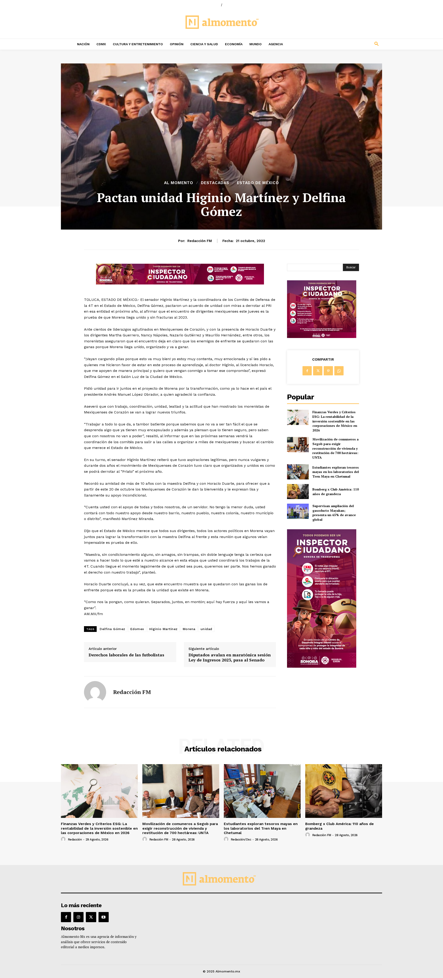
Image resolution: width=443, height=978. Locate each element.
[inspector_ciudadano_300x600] (321, 666)
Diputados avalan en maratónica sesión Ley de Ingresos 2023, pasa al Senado (230, 657)
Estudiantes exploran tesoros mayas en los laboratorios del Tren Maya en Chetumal (335, 472)
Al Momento (178, 183)
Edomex (137, 629)
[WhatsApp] (339, 370)
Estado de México (258, 183)
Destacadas (215, 183)
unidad (206, 629)
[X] (317, 370)
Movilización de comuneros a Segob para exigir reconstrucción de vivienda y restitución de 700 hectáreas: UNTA (335, 448)
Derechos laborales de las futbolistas (126, 655)
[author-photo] (64, 839)
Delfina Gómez (112, 629)
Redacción (75, 839)
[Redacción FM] (95, 692)
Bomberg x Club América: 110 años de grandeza (335, 491)
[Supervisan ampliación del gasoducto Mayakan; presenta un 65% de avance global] (297, 511)
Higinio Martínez (163, 629)
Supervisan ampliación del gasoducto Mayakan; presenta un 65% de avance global (334, 513)
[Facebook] (307, 370)
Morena (189, 629)
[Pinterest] (328, 370)
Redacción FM (199, 241)
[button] (346, 44)
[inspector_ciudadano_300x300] (321, 337)
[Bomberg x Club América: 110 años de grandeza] (297, 491)
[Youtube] (104, 917)
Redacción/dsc (241, 839)
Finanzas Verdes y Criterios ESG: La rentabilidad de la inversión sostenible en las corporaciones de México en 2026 (334, 421)
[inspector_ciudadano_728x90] (180, 283)
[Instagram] (78, 917)
